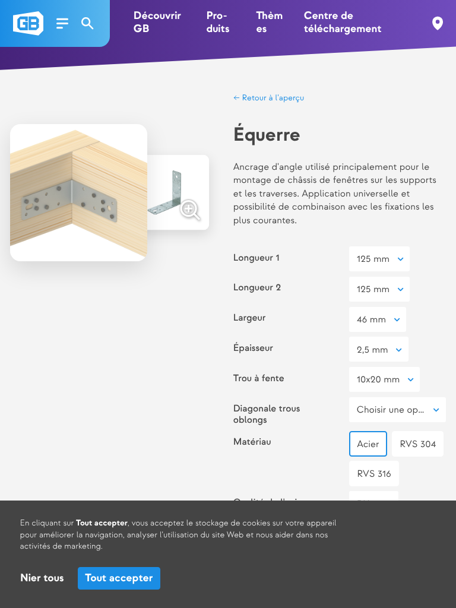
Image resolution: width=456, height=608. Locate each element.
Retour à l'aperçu (272, 98)
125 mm (373, 259)
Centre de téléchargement (343, 23)
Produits (217, 23)
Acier (368, 444)
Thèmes (269, 23)
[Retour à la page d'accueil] (28, 23)
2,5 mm (372, 350)
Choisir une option (396, 410)
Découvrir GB (157, 23)
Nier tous (42, 578)
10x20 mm (378, 379)
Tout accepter (119, 578)
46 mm (371, 319)
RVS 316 (374, 474)
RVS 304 (418, 444)
